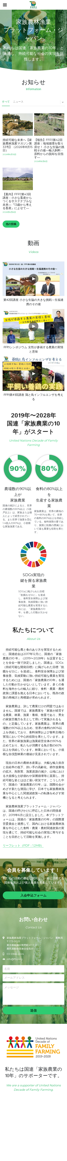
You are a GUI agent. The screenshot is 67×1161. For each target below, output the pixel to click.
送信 (33, 1010)
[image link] (33, 4)
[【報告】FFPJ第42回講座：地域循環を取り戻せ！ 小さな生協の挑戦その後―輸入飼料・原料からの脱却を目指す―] (49, 124)
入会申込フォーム (33, 895)
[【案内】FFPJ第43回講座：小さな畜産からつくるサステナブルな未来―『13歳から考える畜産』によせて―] (18, 179)
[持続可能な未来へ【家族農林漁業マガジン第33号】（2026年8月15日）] (18, 124)
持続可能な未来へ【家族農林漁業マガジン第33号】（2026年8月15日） (18, 145)
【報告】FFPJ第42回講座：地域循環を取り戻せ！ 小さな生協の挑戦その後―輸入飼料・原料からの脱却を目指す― (49, 148)
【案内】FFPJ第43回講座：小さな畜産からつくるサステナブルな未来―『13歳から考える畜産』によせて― (17, 201)
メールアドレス (14, 977)
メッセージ (11, 987)
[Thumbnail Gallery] (33, 278)
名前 (7, 968)
